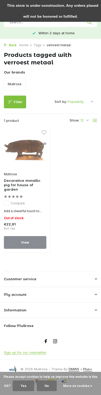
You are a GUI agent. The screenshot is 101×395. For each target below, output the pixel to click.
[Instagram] (55, 341)
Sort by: (61, 101)
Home (23, 45)
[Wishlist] (43, 133)
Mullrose (10, 174)
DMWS (74, 369)
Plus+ (87, 369)
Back (12, 45)
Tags (37, 45)
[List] (94, 120)
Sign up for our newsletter (25, 352)
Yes (23, 386)
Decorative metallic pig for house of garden (22, 184)
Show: (75, 120)
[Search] (90, 22)
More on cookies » (77, 386)
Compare (18, 203)
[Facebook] (46, 341)
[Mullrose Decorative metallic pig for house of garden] (25, 150)
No (47, 386)
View (25, 242)
